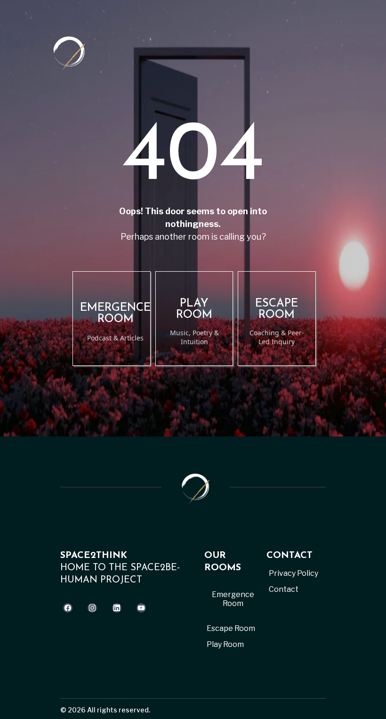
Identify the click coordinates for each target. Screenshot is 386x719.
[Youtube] (141, 608)
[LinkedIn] (117, 608)
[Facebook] (68, 608)
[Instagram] (92, 608)
